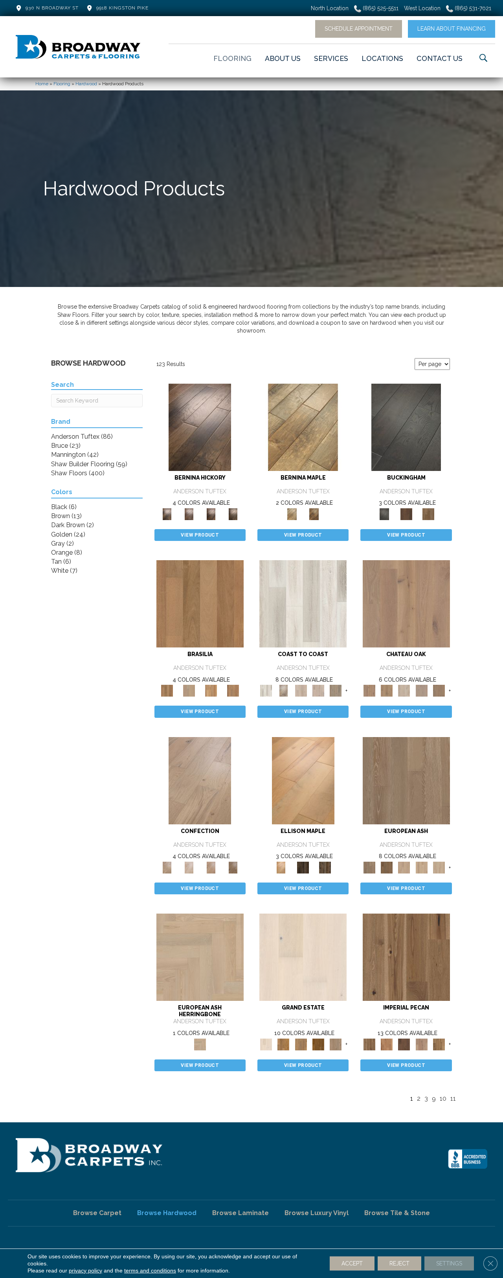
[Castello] (314, 514)
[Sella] (233, 514)
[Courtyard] (386, 690)
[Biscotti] (386, 867)
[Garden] (421, 690)
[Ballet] (406, 780)
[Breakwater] (283, 690)
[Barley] (386, 1044)
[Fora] (189, 514)
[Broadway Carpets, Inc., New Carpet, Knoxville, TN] (467, 1159)
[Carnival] (421, 867)
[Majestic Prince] (303, 867)
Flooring (61, 83)
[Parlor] (438, 690)
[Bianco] (303, 427)
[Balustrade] (406, 604)
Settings (449, 1263)
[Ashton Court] (303, 957)
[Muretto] (211, 514)
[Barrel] (200, 604)
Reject (399, 1263)
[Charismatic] (303, 780)
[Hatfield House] (318, 1044)
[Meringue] (211, 867)
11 (453, 1098)
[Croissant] (200, 780)
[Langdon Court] (335, 1044)
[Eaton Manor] (301, 1044)
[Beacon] (303, 604)
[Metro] (438, 867)
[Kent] (406, 427)
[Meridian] (325, 867)
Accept (352, 1263)
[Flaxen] (438, 1044)
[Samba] (233, 690)
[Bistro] (404, 867)
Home (41, 83)
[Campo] (189, 690)
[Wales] (406, 514)
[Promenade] (335, 690)
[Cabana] (301, 690)
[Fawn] (421, 1044)
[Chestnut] (404, 1044)
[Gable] (404, 690)
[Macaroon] (189, 867)
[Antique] (406, 957)
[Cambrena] (200, 427)
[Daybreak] (318, 690)
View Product (200, 535)
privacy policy (85, 1270)
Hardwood (86, 83)
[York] (428, 514)
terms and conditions (150, 1270)
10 (443, 1098)
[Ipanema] (211, 690)
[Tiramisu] (233, 867)
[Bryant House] (283, 1044)
